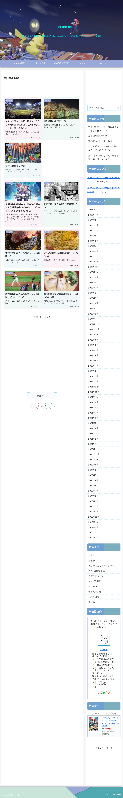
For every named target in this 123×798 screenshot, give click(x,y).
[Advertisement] (42, 88)
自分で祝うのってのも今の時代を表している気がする (103, 148)
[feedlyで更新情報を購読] (104, 692)
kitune (104, 649)
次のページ (42, 396)
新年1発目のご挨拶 (97, 136)
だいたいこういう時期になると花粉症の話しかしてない (103, 157)
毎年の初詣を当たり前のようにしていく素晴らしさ (103, 129)
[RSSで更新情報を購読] (108, 692)
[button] (118, 107)
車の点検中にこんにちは (100, 141)
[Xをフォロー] (100, 692)
